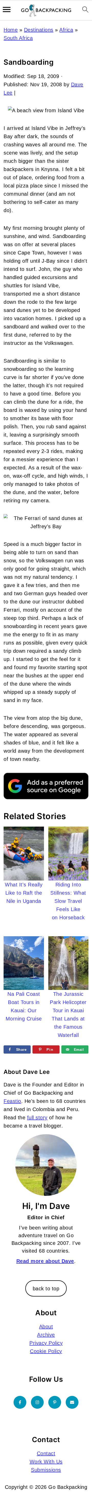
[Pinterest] (54, 1402)
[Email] (72, 1402)
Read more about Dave (45, 1261)
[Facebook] (20, 1402)
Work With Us (46, 1461)
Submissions (46, 1470)
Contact (46, 1453)
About (46, 1326)
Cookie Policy (46, 1351)
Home (11, 30)
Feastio (12, 1101)
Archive (46, 1335)
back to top (46, 1288)
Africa (66, 30)
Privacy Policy (46, 1343)
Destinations (38, 30)
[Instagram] (37, 1402)
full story (37, 1117)
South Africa (18, 38)
